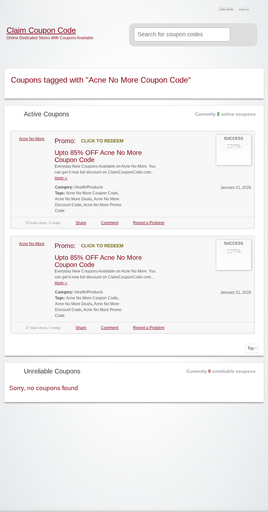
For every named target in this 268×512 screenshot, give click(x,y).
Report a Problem (148, 223)
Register (226, 8)
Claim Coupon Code (41, 30)
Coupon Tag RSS (254, 73)
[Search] (242, 34)
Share (80, 223)
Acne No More (31, 139)
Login (244, 8)
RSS (258, 8)
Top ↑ (252, 348)
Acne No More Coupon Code (92, 193)
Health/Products (89, 187)
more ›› (61, 178)
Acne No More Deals (73, 199)
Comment (109, 223)
